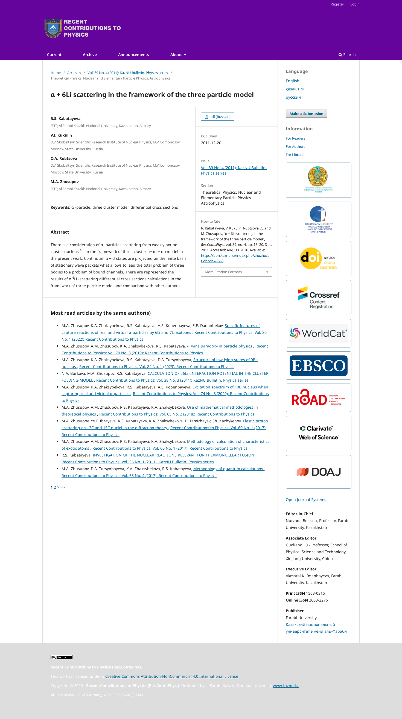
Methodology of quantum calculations (228, 468)
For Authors (295, 146)
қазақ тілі (295, 89)
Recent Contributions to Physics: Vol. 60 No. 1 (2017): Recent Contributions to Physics (169, 448)
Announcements (133, 54)
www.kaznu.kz (286, 685)
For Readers (295, 138)
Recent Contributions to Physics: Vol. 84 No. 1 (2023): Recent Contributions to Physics (156, 366)
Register (337, 4)
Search (349, 54)
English (292, 80)
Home (56, 72)
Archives (74, 72)
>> (62, 487)
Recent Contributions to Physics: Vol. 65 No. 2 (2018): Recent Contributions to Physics (176, 414)
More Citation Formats (223, 271)
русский (293, 97)
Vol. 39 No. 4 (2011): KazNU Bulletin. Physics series (128, 72)
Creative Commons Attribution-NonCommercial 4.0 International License (171, 676)
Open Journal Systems (306, 499)
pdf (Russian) (220, 116)
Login (355, 4)
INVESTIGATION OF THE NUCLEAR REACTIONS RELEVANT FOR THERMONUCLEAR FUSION (174, 455)
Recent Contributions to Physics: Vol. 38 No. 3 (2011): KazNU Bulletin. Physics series (172, 380)
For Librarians (297, 154)
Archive (90, 54)
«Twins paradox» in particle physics (220, 346)
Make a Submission (307, 113)
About (176, 54)
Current (54, 54)
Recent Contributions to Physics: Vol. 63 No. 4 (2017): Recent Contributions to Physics (139, 475)
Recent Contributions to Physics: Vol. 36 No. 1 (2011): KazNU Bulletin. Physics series (138, 461)
